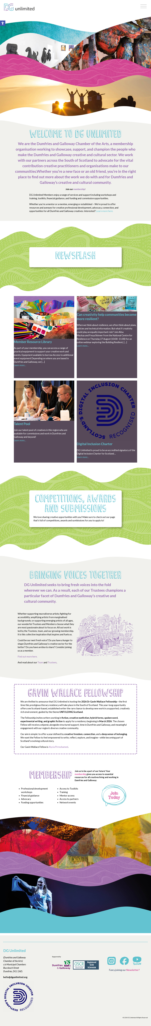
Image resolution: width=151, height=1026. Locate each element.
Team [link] (40, 662)
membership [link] (79, 189)
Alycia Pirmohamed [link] (58, 747)
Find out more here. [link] (27, 656)
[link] (2, 23)
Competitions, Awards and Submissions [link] (75, 503)
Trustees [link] (52, 662)
